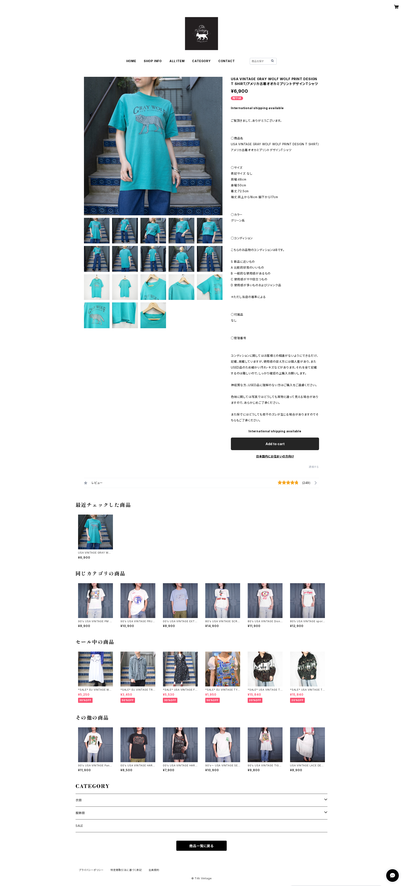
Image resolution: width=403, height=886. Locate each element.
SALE (79, 825)
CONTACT (226, 61)
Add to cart (275, 444)
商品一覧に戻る (201, 846)
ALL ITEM (176, 61)
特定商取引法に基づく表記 (126, 870)
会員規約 (154, 870)
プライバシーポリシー (91, 870)
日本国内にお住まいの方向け (275, 456)
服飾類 (80, 813)
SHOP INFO (153, 61)
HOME (131, 61)
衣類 (79, 800)
